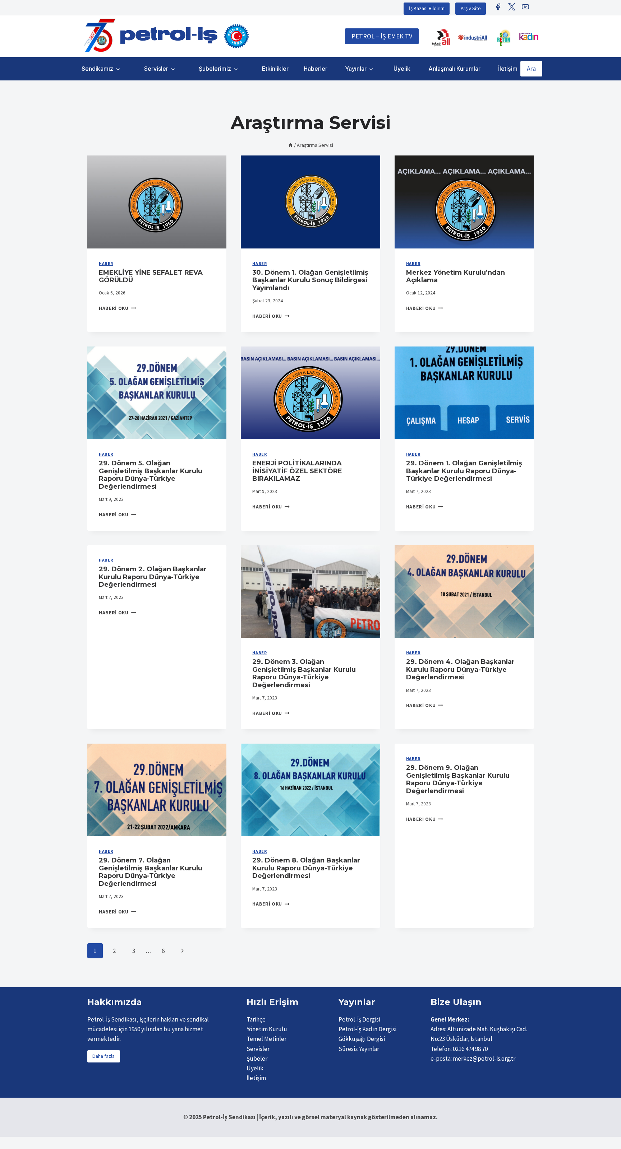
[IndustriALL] (441, 37)
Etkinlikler (275, 68)
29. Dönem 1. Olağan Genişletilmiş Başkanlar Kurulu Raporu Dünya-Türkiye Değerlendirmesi (464, 471)
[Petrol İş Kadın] (528, 36)
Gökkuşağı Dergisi (362, 1039)
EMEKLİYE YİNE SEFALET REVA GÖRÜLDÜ (151, 276)
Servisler (156, 68)
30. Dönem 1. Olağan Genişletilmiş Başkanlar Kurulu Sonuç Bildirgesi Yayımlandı (310, 280)
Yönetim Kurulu (267, 1029)
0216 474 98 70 (470, 1049)
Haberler (315, 68)
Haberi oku (117, 308)
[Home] (290, 145)
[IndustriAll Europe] (473, 38)
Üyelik (402, 68)
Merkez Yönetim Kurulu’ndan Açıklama (455, 276)
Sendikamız (97, 68)
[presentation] (156, 201)
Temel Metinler (266, 1039)
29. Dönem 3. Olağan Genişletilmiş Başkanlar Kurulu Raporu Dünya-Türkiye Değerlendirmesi (304, 673)
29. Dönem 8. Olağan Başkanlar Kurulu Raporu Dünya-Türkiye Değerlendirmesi (306, 868)
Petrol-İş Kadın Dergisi (367, 1029)
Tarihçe (256, 1019)
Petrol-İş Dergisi (359, 1019)
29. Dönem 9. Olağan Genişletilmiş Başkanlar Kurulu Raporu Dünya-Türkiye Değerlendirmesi (458, 779)
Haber (106, 263)
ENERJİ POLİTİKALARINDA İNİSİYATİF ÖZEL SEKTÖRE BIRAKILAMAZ (297, 471)
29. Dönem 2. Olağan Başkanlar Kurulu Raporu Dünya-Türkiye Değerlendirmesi (153, 577)
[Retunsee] (504, 37)
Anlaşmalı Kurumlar (454, 68)
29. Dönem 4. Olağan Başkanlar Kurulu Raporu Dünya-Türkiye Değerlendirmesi (460, 669)
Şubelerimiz (215, 68)
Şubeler (257, 1058)
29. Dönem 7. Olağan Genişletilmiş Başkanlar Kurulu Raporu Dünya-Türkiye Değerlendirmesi (150, 872)
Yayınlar (356, 68)
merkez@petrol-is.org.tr (484, 1058)
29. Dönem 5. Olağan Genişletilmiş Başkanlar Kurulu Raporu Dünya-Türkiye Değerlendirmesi (150, 474)
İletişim (508, 68)
